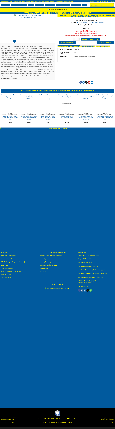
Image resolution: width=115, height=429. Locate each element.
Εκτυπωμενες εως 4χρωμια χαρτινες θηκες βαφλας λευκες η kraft (10, 117)
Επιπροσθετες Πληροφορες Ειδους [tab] (69, 46)
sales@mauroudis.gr (30, 1)
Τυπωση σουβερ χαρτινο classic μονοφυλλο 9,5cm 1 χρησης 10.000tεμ (29, 117)
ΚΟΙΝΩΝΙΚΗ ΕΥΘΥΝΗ (76, 4)
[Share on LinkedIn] (92, 82)
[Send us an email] (87, 290)
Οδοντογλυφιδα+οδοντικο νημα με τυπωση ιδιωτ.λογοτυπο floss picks (105, 117)
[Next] (114, 109)
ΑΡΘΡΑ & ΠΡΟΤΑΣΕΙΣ (50, 4)
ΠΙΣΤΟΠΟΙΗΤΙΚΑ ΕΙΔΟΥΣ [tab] (103, 46)
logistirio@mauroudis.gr (50, 1)
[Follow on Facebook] (79, 290)
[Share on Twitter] (83, 82)
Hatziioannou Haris (72, 418)
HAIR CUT (31, 4)
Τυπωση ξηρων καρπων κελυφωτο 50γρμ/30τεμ (67, 116)
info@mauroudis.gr (21, 1)
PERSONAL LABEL (39, 4)
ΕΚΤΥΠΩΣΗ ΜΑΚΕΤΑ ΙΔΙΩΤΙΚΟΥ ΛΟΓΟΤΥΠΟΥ (90, 22)
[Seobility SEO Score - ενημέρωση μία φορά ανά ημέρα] (57, 413)
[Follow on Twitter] (85, 290)
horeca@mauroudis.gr (39, 1)
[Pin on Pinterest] (89, 82)
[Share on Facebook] (80, 82)
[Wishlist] (100, 1)
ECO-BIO (85, 4)
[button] (94, 1)
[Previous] (1, 109)
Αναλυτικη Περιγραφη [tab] (88, 46)
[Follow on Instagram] (82, 290)
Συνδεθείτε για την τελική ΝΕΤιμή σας (86, 33)
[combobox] (102, 5)
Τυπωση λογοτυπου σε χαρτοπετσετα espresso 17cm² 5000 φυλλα (86, 117)
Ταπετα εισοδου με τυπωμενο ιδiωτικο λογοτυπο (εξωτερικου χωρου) (48, 117)
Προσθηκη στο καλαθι (90, 39)
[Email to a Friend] (86, 82)
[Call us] (90, 290)
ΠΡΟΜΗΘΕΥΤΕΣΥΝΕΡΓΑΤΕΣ (63, 4)
